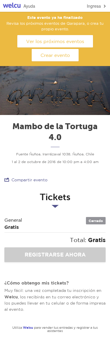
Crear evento (55, 55)
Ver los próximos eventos (55, 41)
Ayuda (29, 6)
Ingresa (94, 6)
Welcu (12, 6)
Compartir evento (29, 179)
